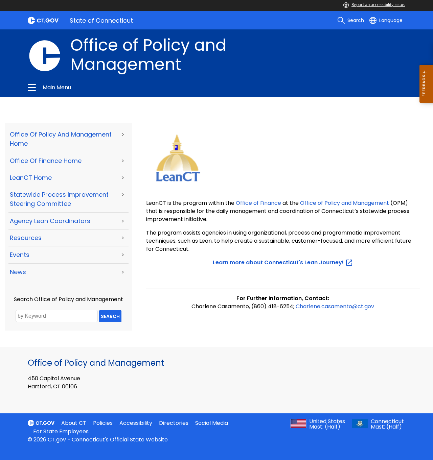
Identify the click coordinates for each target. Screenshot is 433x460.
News (18, 272)
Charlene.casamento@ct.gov (335, 306)
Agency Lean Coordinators (50, 221)
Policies (103, 423)
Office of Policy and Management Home (61, 139)
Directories (173, 423)
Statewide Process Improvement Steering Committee (59, 199)
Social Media (211, 423)
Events (19, 254)
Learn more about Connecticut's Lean (279, 262)
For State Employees (61, 431)
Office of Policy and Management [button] (136, 87)
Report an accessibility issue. (378, 4)
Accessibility (135, 423)
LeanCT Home (31, 177)
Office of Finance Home (46, 160)
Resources (26, 238)
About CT (73, 423)
